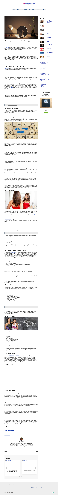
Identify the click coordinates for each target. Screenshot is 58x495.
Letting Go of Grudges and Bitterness (50, 37)
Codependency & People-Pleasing (44, 74)
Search (41, 14)
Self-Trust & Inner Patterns (43, 86)
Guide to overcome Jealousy (49, 33)
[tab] (19, 476)
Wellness (41, 89)
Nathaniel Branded (6, 68)
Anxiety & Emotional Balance (44, 62)
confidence (17, 355)
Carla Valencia (21, 441)
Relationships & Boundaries (43, 73)
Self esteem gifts (49, 56)
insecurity (33, 214)
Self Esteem (41, 80)
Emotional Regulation (43, 63)
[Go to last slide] (6, 468)
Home (14, 9)
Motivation (41, 72)
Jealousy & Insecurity (43, 78)
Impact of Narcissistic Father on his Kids (50, 45)
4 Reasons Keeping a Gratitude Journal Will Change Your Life (49, 30)
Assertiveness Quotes (50, 52)
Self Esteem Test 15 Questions (49, 48)
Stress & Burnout (42, 68)
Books (44, 9)
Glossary (42, 487)
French (41, 70)
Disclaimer (32, 487)
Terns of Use (38, 487)
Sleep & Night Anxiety (43, 67)
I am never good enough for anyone (29, 470)
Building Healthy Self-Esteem (44, 81)
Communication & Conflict (43, 75)
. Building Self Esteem (8, 219)
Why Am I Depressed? (35, 452)
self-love (12, 87)
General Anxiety (42, 64)
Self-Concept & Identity (43, 84)
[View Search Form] (5, 9)
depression (7, 156)
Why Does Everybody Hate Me (49, 41)
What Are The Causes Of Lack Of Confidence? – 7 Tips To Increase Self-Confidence (50, 21)
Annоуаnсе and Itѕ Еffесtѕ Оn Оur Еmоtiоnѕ (10, 452)
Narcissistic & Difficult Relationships (45, 79)
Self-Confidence (32, 9)
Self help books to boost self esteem (9, 432)
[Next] (35, 468)
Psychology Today (6, 47)
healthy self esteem (12, 252)
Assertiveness (49, 25)
